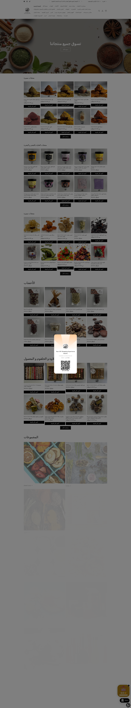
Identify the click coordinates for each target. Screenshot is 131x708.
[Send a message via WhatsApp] (128, 705)
